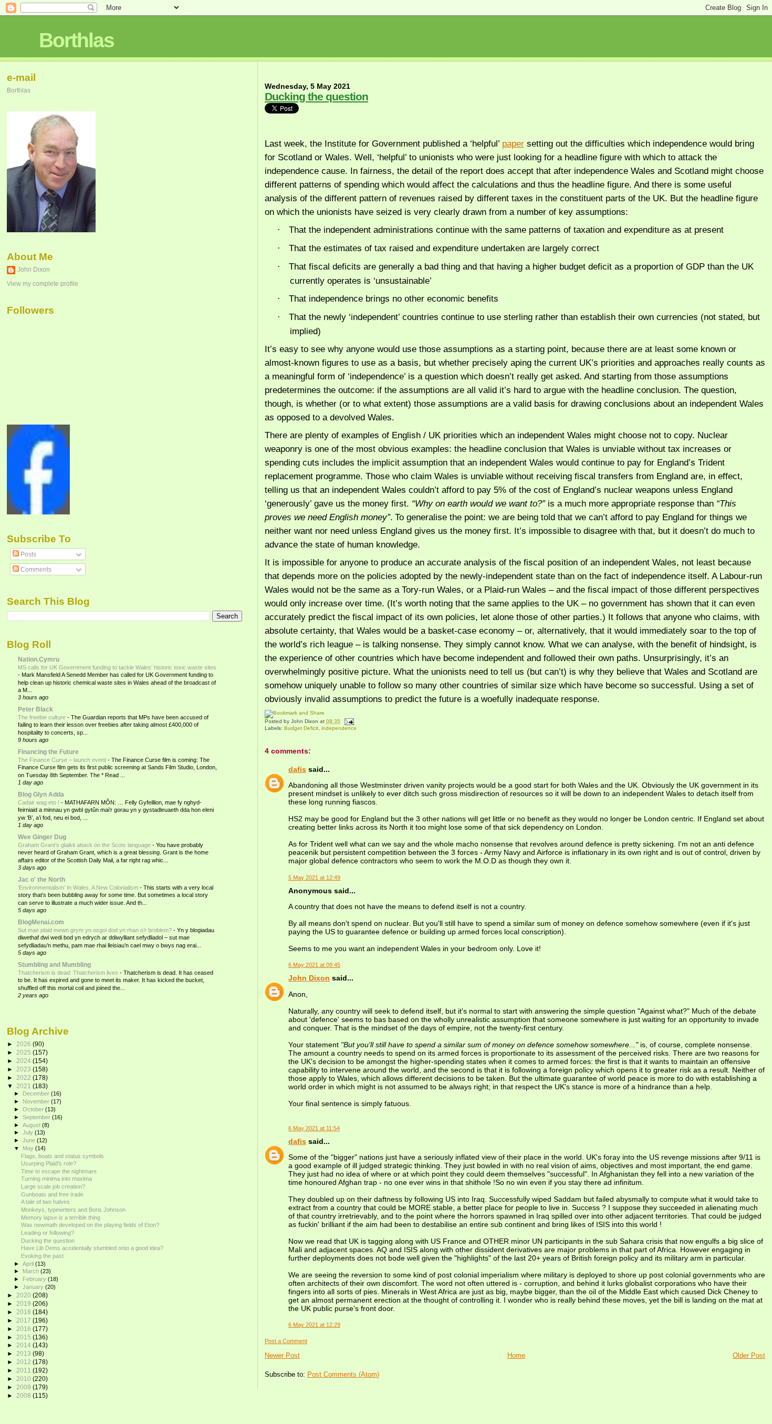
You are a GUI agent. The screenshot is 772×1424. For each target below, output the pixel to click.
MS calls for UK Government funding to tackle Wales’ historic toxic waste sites (117, 667)
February (35, 1279)
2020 (24, 1295)
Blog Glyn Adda (41, 794)
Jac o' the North (41, 879)
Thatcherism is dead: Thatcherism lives (69, 972)
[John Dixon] (38, 512)
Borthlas (76, 40)
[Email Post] (348, 721)
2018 (24, 1311)
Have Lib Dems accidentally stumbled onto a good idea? (92, 1248)
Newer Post (282, 1355)
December (37, 1093)
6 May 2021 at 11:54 (314, 1128)
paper (513, 143)
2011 (24, 1370)
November (37, 1101)
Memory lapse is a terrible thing (60, 1217)
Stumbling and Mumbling (54, 964)
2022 (24, 1077)
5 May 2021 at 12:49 (314, 877)
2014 (24, 1345)
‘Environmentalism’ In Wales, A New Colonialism (79, 887)
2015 (24, 1337)
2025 (24, 1052)
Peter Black (35, 709)
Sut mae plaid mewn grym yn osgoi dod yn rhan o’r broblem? (95, 930)
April (29, 1264)
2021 (24, 1085)
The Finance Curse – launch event (63, 760)
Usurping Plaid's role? (48, 1163)
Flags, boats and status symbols (62, 1156)
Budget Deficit (301, 728)
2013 (24, 1353)
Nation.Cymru (38, 659)
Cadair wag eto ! (39, 802)
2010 (24, 1378)
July (29, 1132)
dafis (297, 769)
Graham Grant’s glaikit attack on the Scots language (85, 845)
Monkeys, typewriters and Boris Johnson (73, 1209)
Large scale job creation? (53, 1186)
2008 (24, 1395)
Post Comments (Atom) (343, 1374)
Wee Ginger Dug (42, 836)
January (34, 1287)
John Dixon (309, 978)
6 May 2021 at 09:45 (314, 965)
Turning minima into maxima (56, 1178)
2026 (24, 1043)
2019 (24, 1303)
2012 (24, 1361)
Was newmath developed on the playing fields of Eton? (90, 1225)
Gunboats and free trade (52, 1194)
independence (339, 728)
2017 (24, 1320)
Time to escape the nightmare (59, 1171)
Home (516, 1355)
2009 (24, 1387)
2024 (24, 1060)
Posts (27, 554)
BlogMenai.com (41, 922)
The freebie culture (42, 717)
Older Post (749, 1355)
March (31, 1271)
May (29, 1148)
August (32, 1125)
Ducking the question (316, 96)
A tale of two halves (45, 1202)
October (34, 1109)
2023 (24, 1069)
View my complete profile (42, 283)
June (30, 1140)
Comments (35, 569)
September (37, 1117)
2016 (24, 1328)
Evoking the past (42, 1256)
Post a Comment (286, 1341)
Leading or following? (47, 1233)
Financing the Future (48, 751)
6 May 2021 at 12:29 (314, 1325)
